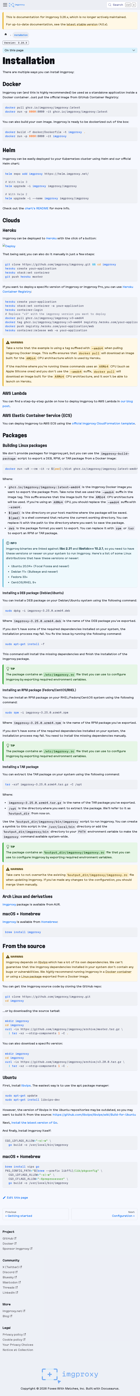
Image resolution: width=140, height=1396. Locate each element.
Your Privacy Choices (18, 1344)
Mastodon (10, 1282)
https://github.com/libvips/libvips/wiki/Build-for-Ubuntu (94, 1114)
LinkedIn (9, 1292)
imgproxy (9, 904)
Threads (9, 1287)
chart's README (36, 208)
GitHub (8, 1238)
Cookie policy (12, 1339)
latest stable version (82, 24)
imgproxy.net (12, 1311)
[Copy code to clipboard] (133, 107)
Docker (8, 1243)
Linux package (31, 976)
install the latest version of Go (34, 1122)
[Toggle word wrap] (127, 301)
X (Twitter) (11, 1267)
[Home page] (6, 35)
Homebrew (49, 921)
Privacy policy (13, 1334)
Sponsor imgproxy (16, 1248)
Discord (8, 1272)
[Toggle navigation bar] (5, 4)
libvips (43, 962)
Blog (6, 1316)
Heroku (51, 238)
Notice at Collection (18, 1349)
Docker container (118, 971)
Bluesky (8, 1277)
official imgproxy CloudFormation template (103, 423)
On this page (14, 50)
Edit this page (17, 1197)
